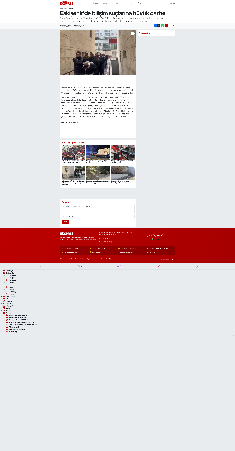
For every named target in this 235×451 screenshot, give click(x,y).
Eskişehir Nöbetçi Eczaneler (72, 248)
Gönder (65, 222)
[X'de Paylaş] (158, 25)
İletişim (8, 310)
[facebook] (40, 266)
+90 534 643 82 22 (107, 238)
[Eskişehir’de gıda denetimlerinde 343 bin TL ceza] (123, 152)
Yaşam (147, 3)
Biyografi (9, 306)
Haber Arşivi (152, 252)
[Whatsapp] (161, 235)
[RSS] (164, 235)
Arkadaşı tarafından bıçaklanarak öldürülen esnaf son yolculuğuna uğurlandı (73, 183)
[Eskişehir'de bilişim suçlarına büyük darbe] (98, 52)
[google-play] (156, 239)
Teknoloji (108, 259)
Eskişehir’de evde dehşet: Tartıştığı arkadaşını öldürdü (121, 182)
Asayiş (104, 3)
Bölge (98, 259)
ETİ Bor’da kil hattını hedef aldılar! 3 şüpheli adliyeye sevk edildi (73, 161)
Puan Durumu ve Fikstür (71, 252)
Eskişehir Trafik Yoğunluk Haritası (158, 248)
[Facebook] (148, 235)
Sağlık (103, 259)
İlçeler (93, 259)
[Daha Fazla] (166, 25)
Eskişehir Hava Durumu (99, 248)
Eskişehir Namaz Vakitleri (128, 248)
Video (8, 299)
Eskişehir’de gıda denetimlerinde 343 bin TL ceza (122, 161)
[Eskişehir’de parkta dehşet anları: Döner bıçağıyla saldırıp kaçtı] (98, 173)
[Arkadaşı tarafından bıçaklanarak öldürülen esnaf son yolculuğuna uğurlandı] (73, 173)
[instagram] (119, 266)
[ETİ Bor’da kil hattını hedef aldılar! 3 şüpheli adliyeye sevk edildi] (73, 152)
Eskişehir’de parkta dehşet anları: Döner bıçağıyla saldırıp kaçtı (97, 182)
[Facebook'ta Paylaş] (155, 25)
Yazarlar (9, 301)
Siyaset (124, 3)
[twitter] (80, 266)
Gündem (95, 3)
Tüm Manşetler (96, 252)
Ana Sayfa (10, 271)
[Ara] (171, 3)
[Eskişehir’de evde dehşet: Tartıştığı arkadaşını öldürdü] (123, 173)
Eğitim (139, 3)
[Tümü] (172, 33)
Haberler (63, 8)
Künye (8, 308)
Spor (132, 3)
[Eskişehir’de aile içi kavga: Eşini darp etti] (98, 152)
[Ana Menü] (174, 3)
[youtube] (158, 266)
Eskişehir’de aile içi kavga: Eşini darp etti (96, 161)
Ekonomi (114, 3)
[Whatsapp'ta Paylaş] (162, 25)
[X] (151, 235)
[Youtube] (158, 235)
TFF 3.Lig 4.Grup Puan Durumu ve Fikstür (24, 325)
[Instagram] (154, 235)
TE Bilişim (172, 260)
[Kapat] (234, 335)
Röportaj (9, 304)
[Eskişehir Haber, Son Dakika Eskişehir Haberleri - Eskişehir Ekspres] (67, 3)
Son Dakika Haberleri (126, 252)
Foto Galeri (10, 296)
